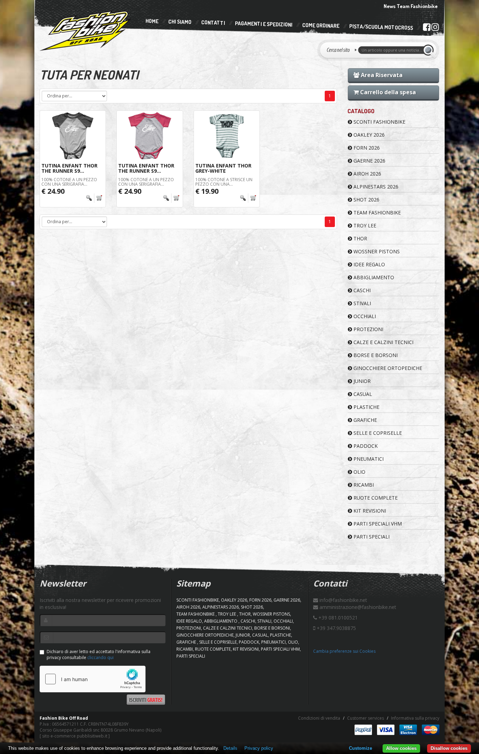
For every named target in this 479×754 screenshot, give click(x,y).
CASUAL (362, 394)
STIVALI (361, 303)
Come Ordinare (320, 25)
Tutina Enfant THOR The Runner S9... (69, 168)
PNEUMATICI (368, 458)
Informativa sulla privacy (415, 718)
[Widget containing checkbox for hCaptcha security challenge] (93, 679)
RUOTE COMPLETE (375, 497)
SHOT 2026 (365, 199)
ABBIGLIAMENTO (373, 277)
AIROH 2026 (366, 173)
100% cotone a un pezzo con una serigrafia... (69, 182)
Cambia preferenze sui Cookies (344, 651)
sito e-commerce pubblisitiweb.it (74, 736)
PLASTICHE (365, 407)
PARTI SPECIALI (371, 536)
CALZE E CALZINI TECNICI (382, 342)
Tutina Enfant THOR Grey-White (223, 168)
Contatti (213, 23)
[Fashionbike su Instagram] (435, 28)
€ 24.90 (53, 191)
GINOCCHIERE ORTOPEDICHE (387, 368)
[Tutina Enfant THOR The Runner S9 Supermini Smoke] (72, 135)
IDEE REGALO (368, 264)
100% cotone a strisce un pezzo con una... (223, 182)
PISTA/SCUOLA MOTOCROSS (381, 27)
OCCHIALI (364, 316)
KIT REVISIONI (369, 510)
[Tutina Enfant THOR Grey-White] (226, 135)
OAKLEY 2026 (368, 134)
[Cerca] (430, 50)
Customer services (365, 718)
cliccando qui (100, 657)
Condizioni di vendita (319, 718)
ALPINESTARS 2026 (375, 186)
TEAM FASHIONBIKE (376, 212)
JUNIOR (361, 381)
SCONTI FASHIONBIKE (378, 121)
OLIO (358, 471)
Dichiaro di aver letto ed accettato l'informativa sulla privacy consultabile (98, 654)
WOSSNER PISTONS (376, 251)
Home (152, 21)
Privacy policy (258, 748)
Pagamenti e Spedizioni (263, 24)
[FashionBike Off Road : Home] (86, 30)
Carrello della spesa (387, 92)
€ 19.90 (206, 191)
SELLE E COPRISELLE (377, 433)
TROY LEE (364, 225)
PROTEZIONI (367, 329)
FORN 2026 (366, 147)
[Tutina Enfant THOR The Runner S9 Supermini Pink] (149, 135)
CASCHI (361, 290)
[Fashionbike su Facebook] (426, 28)
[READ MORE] (94, 198)
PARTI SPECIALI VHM (377, 523)
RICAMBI (363, 484)
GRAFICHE (364, 420)
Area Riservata (381, 75)
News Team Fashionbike (411, 6)
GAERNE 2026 (368, 160)
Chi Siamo (179, 22)
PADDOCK (365, 446)
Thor (359, 238)
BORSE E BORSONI (375, 355)
